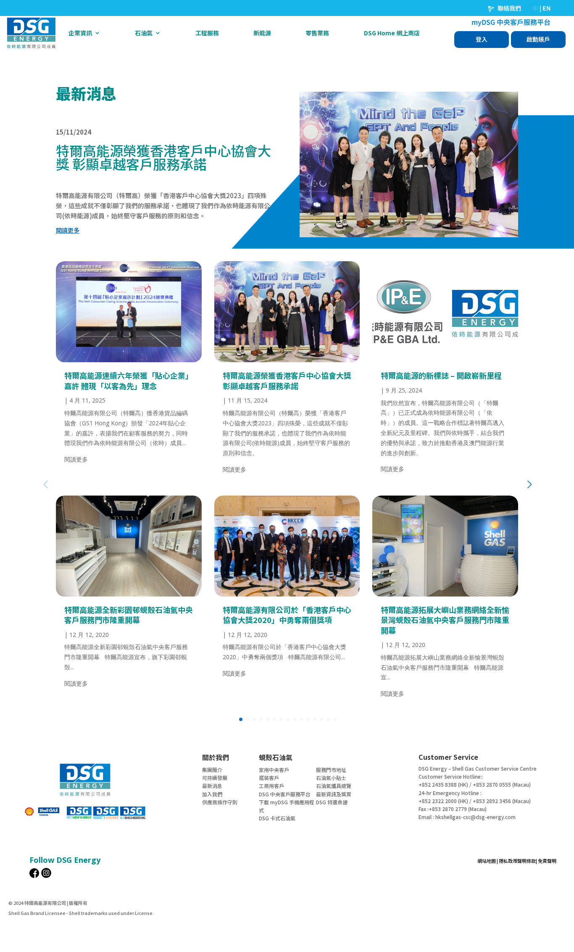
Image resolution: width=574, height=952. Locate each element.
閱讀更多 (76, 459)
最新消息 (212, 785)
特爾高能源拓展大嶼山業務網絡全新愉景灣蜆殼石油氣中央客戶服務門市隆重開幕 (445, 620)
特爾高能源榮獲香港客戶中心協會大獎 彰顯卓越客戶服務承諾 (287, 380)
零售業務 (317, 33)
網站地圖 (486, 860)
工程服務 (207, 33)
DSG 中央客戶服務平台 (285, 794)
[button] (528, 484)
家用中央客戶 (274, 769)
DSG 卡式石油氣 (277, 818)
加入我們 (212, 794)
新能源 (262, 33)
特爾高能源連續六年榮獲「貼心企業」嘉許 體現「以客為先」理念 (128, 380)
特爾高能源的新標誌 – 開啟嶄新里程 (441, 375)
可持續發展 (214, 777)
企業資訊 (80, 33)
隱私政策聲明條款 (517, 860)
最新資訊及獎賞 (333, 794)
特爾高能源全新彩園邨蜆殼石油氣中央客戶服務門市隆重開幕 (128, 614)
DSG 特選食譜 (332, 802)
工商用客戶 (271, 785)
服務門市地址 (331, 769)
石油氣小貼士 (331, 777)
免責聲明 (547, 860)
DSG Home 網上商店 (392, 33)
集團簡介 (212, 769)
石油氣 (144, 33)
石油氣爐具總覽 (333, 785)
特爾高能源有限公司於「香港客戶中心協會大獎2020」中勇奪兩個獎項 (287, 614)
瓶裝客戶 (269, 777)
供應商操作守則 (219, 802)
